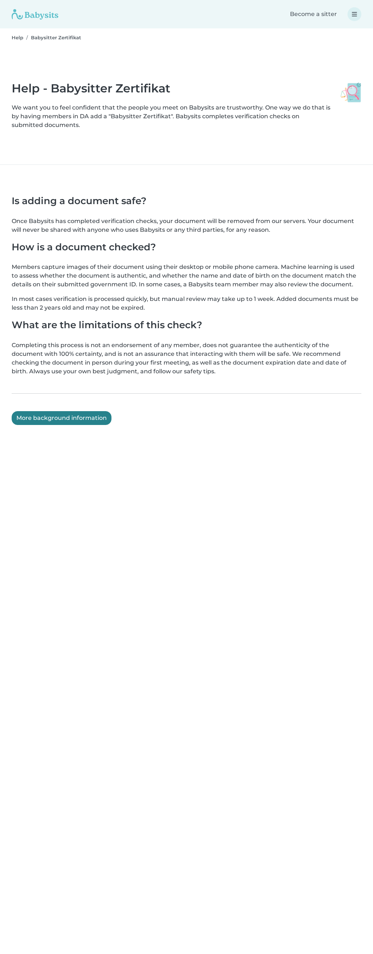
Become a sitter (313, 14)
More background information (61, 417)
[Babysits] (35, 14)
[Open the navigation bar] (354, 14)
